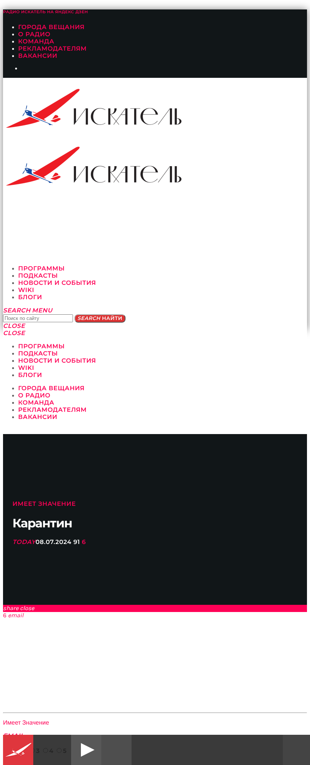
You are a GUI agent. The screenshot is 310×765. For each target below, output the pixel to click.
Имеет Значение (44, 504)
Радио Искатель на (45, 11)
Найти (100, 318)
